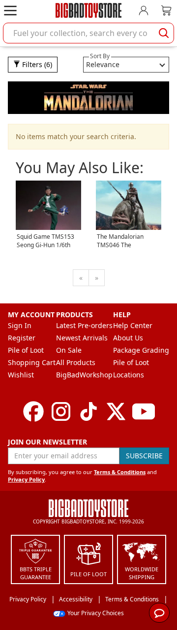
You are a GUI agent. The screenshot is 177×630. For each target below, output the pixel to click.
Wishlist (21, 374)
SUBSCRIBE (144, 455)
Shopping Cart (32, 362)
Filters (36, 64)
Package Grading (141, 350)
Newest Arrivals (82, 337)
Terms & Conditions (120, 472)
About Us (128, 337)
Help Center (132, 325)
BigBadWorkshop (84, 374)
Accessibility (75, 599)
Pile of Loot (26, 350)
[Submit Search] (163, 33)
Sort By (100, 56)
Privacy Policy (26, 479)
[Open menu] (10, 10)
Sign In (19, 325)
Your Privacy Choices (95, 613)
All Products (75, 362)
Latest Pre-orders (84, 325)
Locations (128, 374)
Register (21, 337)
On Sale (69, 350)
